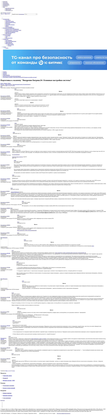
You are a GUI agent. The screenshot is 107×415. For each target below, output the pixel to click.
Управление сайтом (9, 21)
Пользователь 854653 (5, 164)
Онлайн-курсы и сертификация (12, 29)
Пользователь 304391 (5, 216)
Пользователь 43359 (5, 311)
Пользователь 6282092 (5, 151)
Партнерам (5, 2)
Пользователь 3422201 (5, 95)
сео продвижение (16, 154)
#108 (15, 160)
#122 (14, 320)
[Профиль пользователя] (4, 245)
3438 (7, 248)
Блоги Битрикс (8, 40)
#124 (16, 347)
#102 (18, 108)
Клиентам (5, 1)
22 (6, 255)
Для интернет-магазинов (8, 385)
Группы (9, 45)
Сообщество (5, 39)
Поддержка (7, 35)
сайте (93, 245)
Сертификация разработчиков (11, 31)
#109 (13, 175)
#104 (16, 123)
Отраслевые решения (9, 24)
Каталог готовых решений (9, 388)
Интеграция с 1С (9, 10)
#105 (14, 132)
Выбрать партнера (7, 393)
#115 (18, 232)
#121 (18, 307)
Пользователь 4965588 (5, 253)
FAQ (6, 36)
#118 (18, 261)
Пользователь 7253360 (5, 267)
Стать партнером (7, 398)
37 (6, 167)
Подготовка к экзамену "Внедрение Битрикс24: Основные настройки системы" (20, 77)
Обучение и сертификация (8, 28)
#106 (18, 144)
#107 (13, 149)
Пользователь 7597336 (5, 325)
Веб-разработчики (9, 43)
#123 (10, 336)
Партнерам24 (6, 3)
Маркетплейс (8, 9)
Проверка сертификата (10, 32)
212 (7, 98)
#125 (13, 353)
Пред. (6, 85)
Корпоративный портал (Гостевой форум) (12, 76)
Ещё (4, 7)
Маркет (7, 25)
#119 (23, 281)
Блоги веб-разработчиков (10, 41)
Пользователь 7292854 (5, 178)
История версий (8, 26)
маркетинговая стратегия (17, 156)
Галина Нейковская (15, 191)
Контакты (2, 400)
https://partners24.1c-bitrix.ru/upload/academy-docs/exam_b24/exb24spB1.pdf (70, 252)
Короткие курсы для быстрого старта (13, 30)
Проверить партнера (7, 395)
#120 (13, 292)
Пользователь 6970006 (5, 118)
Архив (6, 48)
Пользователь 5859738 (3, 339)
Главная (4, 71)
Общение (5, 72)
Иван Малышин (4, 237)
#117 (13, 250)
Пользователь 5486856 (5, 144)
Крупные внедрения (9, 8)
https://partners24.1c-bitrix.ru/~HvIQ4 (38, 338)
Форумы (5, 73)
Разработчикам (6, 4)
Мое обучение (8, 33)
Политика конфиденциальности (63, 413)
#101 (15, 88)
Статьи (4, 46)
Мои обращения (8, 38)
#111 (23, 201)
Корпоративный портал (10, 22)
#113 (18, 215)
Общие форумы (8, 42)
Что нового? (8, 20)
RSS (1, 86)
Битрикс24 (5, 5)
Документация (6, 19)
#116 (25, 239)
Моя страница (11, 44)
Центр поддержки (7, 34)
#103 (18, 118)
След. (14, 85)
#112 (11, 208)
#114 (18, 222)
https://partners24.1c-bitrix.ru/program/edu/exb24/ (27, 230)
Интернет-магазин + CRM (9, 380)
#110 (12, 188)
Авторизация (21, 14)
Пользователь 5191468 (5, 297)
